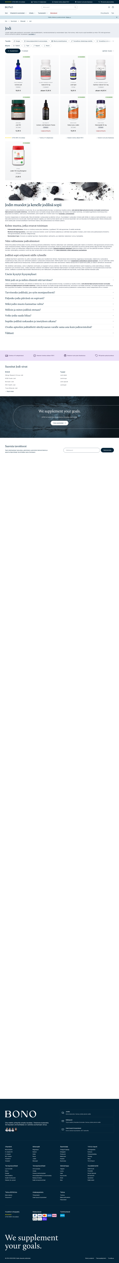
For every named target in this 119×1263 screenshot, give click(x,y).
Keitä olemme (8, 1195)
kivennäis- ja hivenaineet (66, 213)
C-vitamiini (8, 1154)
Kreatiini (62, 1158)
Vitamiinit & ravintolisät (17, 13)
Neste (48, 45)
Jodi (30, 21)
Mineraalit (22, 21)
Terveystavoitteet (11, 1166)
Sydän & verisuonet (10, 1178)
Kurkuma (90, 1152)
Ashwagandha (91, 1149)
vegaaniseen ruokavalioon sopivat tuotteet (84, 261)
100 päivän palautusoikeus (107, 2)
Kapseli (38, 45)
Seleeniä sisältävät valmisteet (62, 248)
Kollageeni (63, 1152)
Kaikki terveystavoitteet (39, 1180)
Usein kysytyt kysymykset (39, 1197)
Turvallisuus (111, 1258)
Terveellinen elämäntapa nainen (108, 41)
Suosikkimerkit (93, 1166)
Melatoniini (63, 1156)
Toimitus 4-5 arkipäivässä (39, 2)
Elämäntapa (64, 1166)
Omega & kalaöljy (64, 1149)
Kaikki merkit (91, 1180)
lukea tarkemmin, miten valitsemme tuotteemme (71, 250)
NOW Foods (91, 1168)
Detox (6, 1171)
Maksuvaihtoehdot (65, 1197)
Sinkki (34, 1154)
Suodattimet (14, 51)
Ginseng (90, 1156)
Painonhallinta (9, 1175)
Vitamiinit (8, 1147)
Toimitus (62, 1195)
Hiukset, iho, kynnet (10, 1180)
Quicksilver (90, 1178)
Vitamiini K (8, 1158)
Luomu (62, 1171)
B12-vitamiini (8, 1156)
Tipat (27, 45)
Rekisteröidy (107, 450)
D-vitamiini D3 (8, 1152)
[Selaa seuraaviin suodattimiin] (113, 41)
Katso (68, 17)
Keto (61, 1180)
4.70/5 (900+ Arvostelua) (18, 2)
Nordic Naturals (92, 1173)
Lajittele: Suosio (107, 51)
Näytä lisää (10, 391)
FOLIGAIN (90, 1171)
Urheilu (31, 13)
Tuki (112, 13)
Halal (61, 1173)
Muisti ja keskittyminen (60, 41)
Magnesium (36, 1149)
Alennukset (53, 13)
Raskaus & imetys (37, 1178)
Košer (61, 1178)
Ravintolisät (14, 21)
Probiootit (63, 1154)
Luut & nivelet (8, 1168)
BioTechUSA (91, 1175)
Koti (6, 13)
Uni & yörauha (36, 1168)
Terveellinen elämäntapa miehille (82, 41)
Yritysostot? (8, 1197)
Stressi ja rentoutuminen (39, 1173)
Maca (89, 1158)
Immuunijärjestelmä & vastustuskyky (36, 41)
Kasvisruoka (63, 1175)
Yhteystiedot (36, 1195)
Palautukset (63, 1199)
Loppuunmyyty (45, 131)
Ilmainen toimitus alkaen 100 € (61, 2)
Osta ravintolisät (58, 423)
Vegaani (62, 1168)
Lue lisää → (31, 34)
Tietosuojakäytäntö (101, 1258)
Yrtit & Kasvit (92, 1147)
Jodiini (34, 1158)
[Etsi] (75, 7)
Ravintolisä (64, 1147)
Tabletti (17, 45)
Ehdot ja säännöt (89, 1258)
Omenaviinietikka (92, 1154)
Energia (18, 41)
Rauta (34, 1156)
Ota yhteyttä (105, 13)
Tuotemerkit (42, 13)
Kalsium (35, 1152)
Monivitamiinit (8, 1149)
